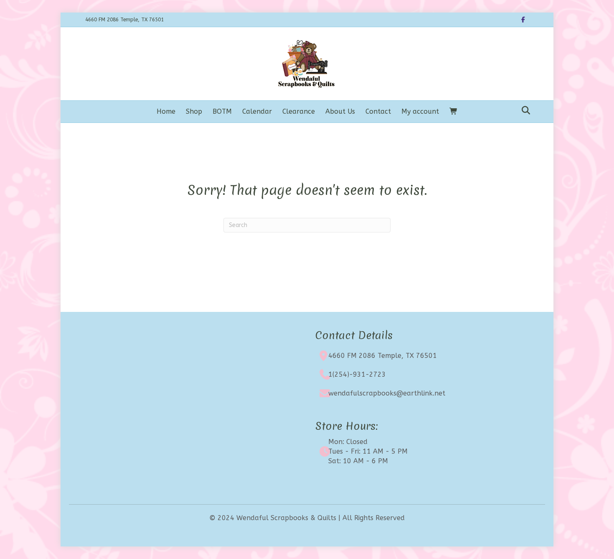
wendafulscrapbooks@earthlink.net (386, 393)
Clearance (298, 111)
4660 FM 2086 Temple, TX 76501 (382, 356)
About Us (340, 111)
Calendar (257, 111)
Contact (378, 111)
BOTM (222, 111)
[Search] (523, 110)
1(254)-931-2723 (357, 374)
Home (166, 111)
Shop (194, 111)
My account (420, 111)
